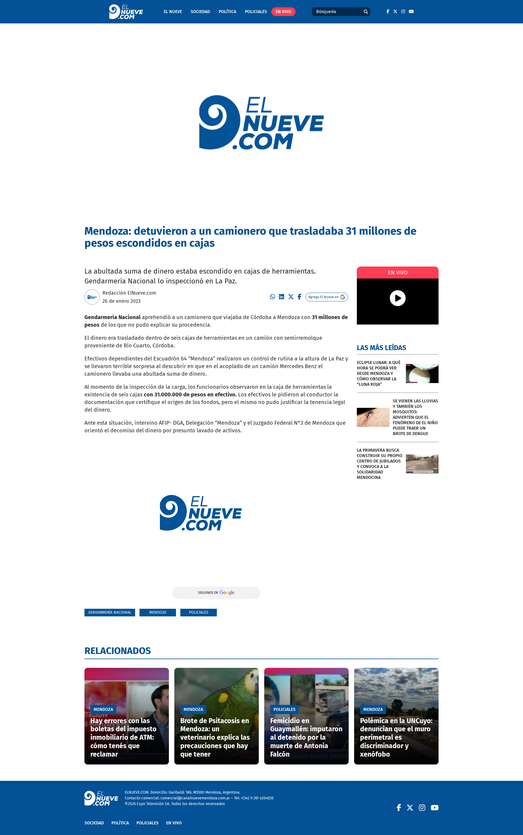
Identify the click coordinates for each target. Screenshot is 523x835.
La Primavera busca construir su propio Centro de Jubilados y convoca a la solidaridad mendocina (379, 464)
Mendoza (157, 612)
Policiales (256, 11)
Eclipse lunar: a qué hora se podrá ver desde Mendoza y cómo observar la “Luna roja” (378, 373)
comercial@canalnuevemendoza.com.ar (195, 798)
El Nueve (173, 11)
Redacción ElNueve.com (129, 293)
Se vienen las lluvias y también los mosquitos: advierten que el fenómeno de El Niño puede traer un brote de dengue (415, 417)
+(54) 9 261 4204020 (257, 798)
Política (227, 11)
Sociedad (200, 11)
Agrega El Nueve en (323, 297)
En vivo (283, 11)
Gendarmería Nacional (109, 612)
